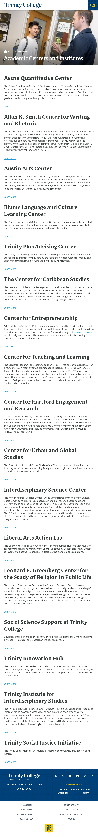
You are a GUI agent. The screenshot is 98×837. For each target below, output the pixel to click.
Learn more (10, 346)
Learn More (10, 106)
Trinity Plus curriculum (80, 332)
